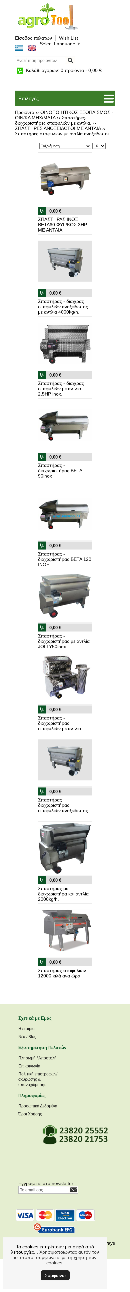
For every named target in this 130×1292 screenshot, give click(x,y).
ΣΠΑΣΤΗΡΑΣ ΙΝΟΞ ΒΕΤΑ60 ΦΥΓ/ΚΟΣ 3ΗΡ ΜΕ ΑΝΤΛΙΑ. (62, 225)
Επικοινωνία (29, 1066)
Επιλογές (28, 98)
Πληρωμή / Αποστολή (37, 1058)
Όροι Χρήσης (30, 1114)
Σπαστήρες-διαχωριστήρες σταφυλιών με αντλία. (53, 120)
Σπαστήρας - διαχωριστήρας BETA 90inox (60, 471)
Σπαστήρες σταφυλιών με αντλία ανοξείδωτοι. (62, 133)
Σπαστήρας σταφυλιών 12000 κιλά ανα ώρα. (62, 973)
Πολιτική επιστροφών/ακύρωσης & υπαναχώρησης (37, 1079)
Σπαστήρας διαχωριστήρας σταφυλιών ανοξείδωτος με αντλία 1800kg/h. (63, 807)
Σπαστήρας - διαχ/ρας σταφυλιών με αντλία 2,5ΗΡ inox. (61, 389)
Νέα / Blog (27, 1036)
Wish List (68, 38)
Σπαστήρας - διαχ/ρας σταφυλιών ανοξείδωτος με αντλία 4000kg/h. (63, 307)
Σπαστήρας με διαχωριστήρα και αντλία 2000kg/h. (63, 894)
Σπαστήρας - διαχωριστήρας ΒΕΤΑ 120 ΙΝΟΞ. (64, 559)
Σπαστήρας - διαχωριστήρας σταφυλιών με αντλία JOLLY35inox (59, 725)
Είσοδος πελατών (33, 38)
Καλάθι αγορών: (64, 70)
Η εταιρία (26, 1028)
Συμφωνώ (55, 1275)
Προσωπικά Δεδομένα (37, 1106)
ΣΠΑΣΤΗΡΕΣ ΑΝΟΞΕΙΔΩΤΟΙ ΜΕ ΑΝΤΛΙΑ (58, 128)
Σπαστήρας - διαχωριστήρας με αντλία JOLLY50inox (64, 641)
